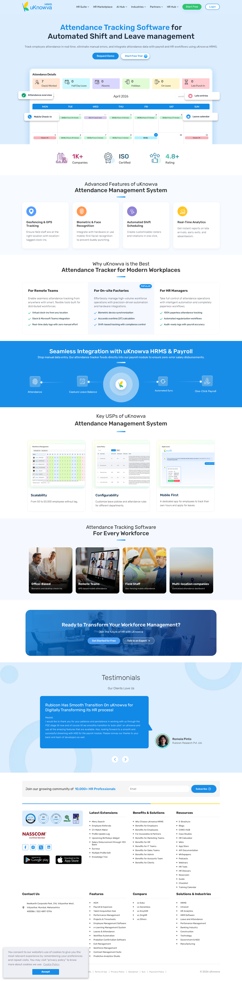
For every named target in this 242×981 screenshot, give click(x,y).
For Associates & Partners (148, 834)
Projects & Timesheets (105, 919)
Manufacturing (187, 944)
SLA (144, 972)
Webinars (183, 862)
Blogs (181, 825)
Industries (137, 6)
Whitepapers (185, 854)
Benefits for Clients (144, 862)
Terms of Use (101, 972)
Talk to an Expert (138, 640)
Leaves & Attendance (104, 931)
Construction (186, 931)
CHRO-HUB (184, 830)
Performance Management (107, 915)
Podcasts (183, 858)
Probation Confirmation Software (110, 940)
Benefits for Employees (146, 830)
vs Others (142, 919)
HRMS (183, 903)
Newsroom (184, 875)
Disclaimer (133, 972)
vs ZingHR (142, 915)
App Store (184, 846)
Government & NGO (190, 940)
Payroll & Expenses (103, 907)
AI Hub (121, 6)
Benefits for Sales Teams (147, 850)
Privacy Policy (118, 972)
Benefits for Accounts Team (149, 858)
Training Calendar (187, 887)
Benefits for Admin (144, 854)
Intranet (184, 907)
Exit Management (102, 944)
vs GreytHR (142, 911)
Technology (186, 935)
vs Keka (141, 903)
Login (212, 6)
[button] (116, 755)
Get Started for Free (104, 640)
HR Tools (183, 866)
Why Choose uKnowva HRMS (149, 821)
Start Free (192, 6)
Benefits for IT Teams (145, 846)
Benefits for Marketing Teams (149, 838)
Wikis (181, 842)
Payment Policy (156, 972)
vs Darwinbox (143, 907)
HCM (96, 903)
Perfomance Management (193, 923)
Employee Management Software (110, 923)
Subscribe (201, 789)
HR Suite (81, 6)
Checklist (183, 883)
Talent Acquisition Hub (105, 911)
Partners (155, 6)
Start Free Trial (136, 55)
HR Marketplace (102, 6)
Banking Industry (189, 927)
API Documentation (188, 850)
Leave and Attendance (191, 919)
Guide (182, 879)
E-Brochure (184, 821)
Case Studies (185, 834)
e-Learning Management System (110, 927)
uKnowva (214, 971)
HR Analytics (186, 911)
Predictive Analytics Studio (107, 956)
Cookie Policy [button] (51, 964)
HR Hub (171, 6)
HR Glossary (185, 871)
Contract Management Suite (107, 952)
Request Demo (105, 55)
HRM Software (187, 915)
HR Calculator (185, 838)
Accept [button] (45, 971)
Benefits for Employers (146, 825)
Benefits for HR (142, 842)
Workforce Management (105, 948)
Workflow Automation (104, 935)
